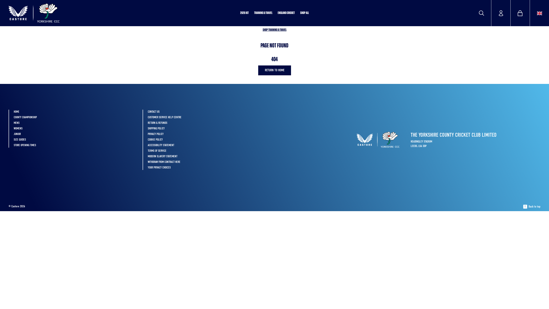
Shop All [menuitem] (304, 13)
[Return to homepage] (56, 13)
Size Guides (20, 139)
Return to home (274, 70)
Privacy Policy (156, 134)
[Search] (481, 13)
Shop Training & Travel (275, 30)
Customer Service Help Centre (164, 117)
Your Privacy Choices (159, 167)
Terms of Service (157, 150)
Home (16, 111)
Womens (18, 128)
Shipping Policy (156, 128)
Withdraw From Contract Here (164, 162)
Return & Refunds (157, 122)
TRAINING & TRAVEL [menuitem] (263, 13)
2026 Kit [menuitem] (244, 13)
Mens (17, 122)
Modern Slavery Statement (162, 156)
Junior (17, 134)
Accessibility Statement (161, 145)
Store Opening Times (25, 145)
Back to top (534, 206)
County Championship (25, 117)
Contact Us (154, 111)
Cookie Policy (155, 139)
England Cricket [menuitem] (286, 13)
